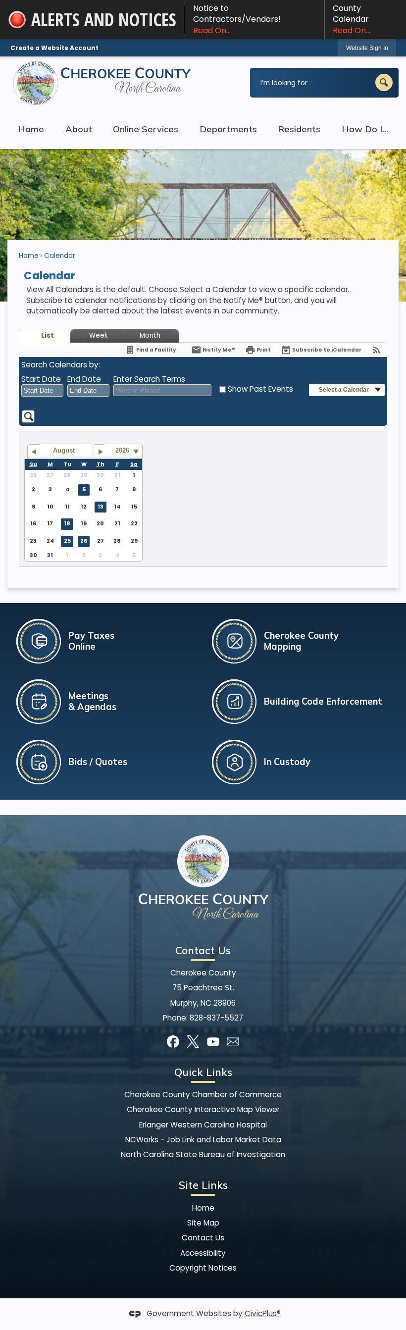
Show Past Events (260, 389)
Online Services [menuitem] (145, 129)
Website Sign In (367, 48)
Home (29, 255)
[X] (193, 1041)
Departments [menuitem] (228, 129)
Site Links (203, 1184)
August (64, 450)
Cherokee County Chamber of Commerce (203, 1094)
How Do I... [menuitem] (365, 129)
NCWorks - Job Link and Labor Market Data (203, 1139)
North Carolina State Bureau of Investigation (203, 1154)
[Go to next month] (101, 452)
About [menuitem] (78, 129)
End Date (84, 379)
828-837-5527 (216, 1018)
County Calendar (351, 19)
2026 (122, 450)
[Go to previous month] (33, 452)
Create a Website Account (54, 48)
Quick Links (203, 1072)
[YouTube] (213, 1041)
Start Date (41, 379)
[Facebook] (173, 1041)
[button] (384, 82)
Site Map (203, 1223)
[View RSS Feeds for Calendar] (376, 350)
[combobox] (42, 390)
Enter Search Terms (149, 379)
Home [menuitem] (31, 129)
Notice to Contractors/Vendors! (237, 19)
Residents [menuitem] (299, 129)
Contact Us (203, 1237)
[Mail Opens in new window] (233, 1041)
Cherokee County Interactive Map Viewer (203, 1109)
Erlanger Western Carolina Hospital (203, 1125)
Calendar (59, 255)
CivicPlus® (263, 1313)
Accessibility (203, 1253)
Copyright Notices (203, 1268)
